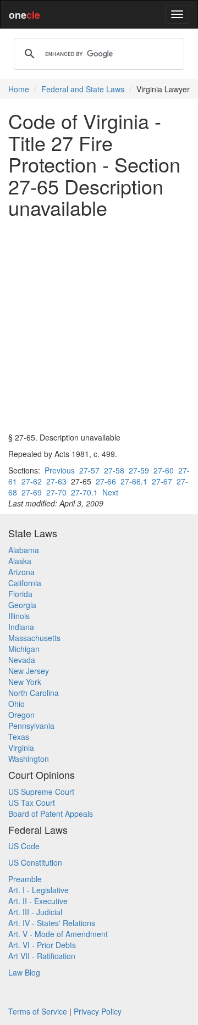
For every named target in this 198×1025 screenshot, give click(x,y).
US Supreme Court (41, 791)
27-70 (56, 492)
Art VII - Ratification (41, 955)
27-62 (31, 481)
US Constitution (35, 862)
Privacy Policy (98, 1011)
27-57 (89, 470)
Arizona (21, 571)
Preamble (25, 878)
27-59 (139, 470)
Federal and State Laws (82, 88)
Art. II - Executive (38, 900)
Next (110, 492)
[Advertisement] (99, 325)
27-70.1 (84, 492)
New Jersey (28, 670)
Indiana (21, 626)
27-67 (162, 481)
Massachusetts (34, 637)
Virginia (21, 747)
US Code (24, 845)
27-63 (56, 481)
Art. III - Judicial (35, 911)
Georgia (22, 604)
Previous (60, 470)
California (24, 582)
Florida (20, 593)
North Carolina (33, 692)
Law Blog (24, 972)
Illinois (19, 615)
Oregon (21, 714)
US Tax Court (31, 802)
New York (24, 681)
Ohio (16, 703)
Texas (18, 736)
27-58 (114, 470)
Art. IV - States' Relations (51, 922)
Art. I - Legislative (38, 889)
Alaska (19, 560)
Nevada (21, 659)
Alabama (23, 549)
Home (18, 88)
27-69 (31, 492)
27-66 (106, 481)
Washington (28, 758)
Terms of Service (37, 1011)
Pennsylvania (31, 725)
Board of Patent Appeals (50, 813)
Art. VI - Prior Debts (42, 944)
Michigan (24, 648)
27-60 (163, 470)
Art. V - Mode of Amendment (58, 933)
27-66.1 (133, 481)
